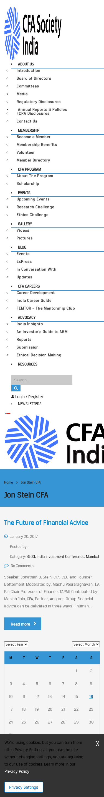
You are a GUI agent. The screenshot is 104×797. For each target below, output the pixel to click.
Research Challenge (35, 207)
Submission (28, 347)
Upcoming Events (33, 199)
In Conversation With (37, 269)
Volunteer (26, 152)
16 (91, 696)
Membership (28, 130)
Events (24, 192)
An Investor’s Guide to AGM (42, 332)
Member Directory (33, 160)
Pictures (25, 238)
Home (8, 482)
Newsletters (30, 403)
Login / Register (28, 396)
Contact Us (27, 121)
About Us (26, 64)
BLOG (22, 247)
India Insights (30, 324)
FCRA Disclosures (33, 113)
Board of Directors (34, 78)
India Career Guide (34, 300)
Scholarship (28, 184)
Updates (24, 277)
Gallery (25, 224)
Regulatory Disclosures (39, 102)
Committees (28, 86)
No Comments (22, 565)
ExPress (24, 261)
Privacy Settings (23, 787)
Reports (24, 339)
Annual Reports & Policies (42, 109)
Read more (20, 624)
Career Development (36, 293)
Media (22, 94)
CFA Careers (29, 286)
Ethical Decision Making (39, 355)
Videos (23, 230)
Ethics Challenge (33, 215)
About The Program (35, 176)
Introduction (28, 70)
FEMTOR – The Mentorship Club (46, 308)
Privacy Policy (16, 771)
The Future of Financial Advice (46, 522)
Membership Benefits (37, 145)
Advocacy (26, 317)
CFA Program (29, 169)
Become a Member (34, 137)
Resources (27, 364)
